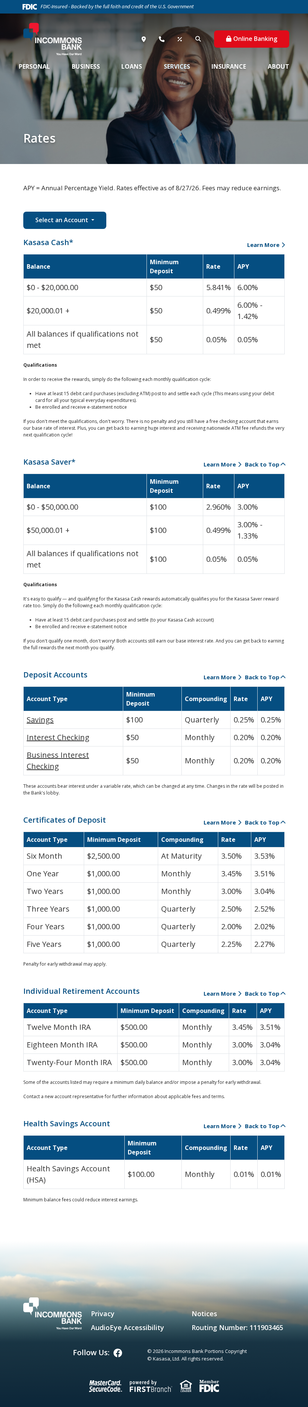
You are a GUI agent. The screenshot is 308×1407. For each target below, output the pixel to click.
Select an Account (62, 220)
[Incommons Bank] (52, 38)
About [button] (278, 66)
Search (199, 39)
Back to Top (262, 464)
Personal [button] (34, 66)
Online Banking (255, 39)
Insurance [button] (228, 66)
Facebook (117, 1352)
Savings (40, 720)
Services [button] (177, 66)
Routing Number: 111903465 (237, 1327)
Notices (204, 1313)
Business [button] (86, 66)
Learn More (263, 244)
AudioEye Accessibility (127, 1327)
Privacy (103, 1313)
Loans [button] (131, 66)
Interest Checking (58, 737)
